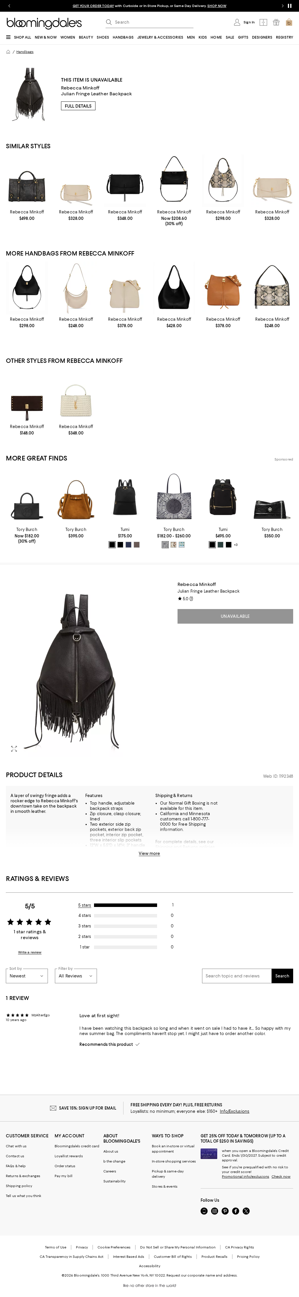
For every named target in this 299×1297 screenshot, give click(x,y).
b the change (114, 1161)
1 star (85, 947)
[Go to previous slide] (9, 5)
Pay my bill (63, 1176)
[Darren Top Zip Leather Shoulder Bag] (76, 180)
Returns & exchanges (23, 1176)
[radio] (112, 545)
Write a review (30, 952)
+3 (236, 545)
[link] (27, 215)
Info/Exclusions (234, 1111)
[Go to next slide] (282, 5)
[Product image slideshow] (76, 669)
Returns (190, 847)
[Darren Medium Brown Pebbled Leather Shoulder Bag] (223, 288)
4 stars (85, 915)
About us (111, 1151)
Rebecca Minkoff (80, 88)
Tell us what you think (23, 1196)
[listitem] (149, 6)
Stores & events (165, 1186)
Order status (65, 1166)
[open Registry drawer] (276, 22)
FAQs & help (16, 1166)
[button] (76, 669)
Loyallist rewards (69, 1156)
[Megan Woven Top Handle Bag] (76, 395)
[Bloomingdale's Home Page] (44, 24)
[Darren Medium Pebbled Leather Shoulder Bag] (125, 288)
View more (149, 853)
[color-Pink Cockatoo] (173, 545)
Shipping (164, 847)
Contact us (15, 1156)
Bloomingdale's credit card (77, 1146)
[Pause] (289, 5)
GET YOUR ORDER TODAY (93, 6)
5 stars (84, 905)
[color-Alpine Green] (220, 545)
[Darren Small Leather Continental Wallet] (27, 395)
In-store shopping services (174, 1161)
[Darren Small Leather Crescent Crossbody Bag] (76, 288)
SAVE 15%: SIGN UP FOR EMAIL (88, 1108)
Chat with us (16, 1146)
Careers (110, 1171)
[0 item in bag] (289, 22)
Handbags (25, 52)
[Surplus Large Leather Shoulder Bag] (27, 180)
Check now (281, 1176)
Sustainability (114, 1181)
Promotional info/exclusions (245, 1176)
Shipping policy (19, 1186)
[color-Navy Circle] (165, 545)
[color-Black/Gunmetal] (120, 545)
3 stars (84, 926)
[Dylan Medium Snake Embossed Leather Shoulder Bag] (272, 288)
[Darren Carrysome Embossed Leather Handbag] (223, 180)
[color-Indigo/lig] (128, 545)
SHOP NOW (216, 6)
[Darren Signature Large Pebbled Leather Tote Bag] (174, 288)
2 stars (84, 936)
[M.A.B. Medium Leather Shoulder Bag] (174, 180)
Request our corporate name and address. (201, 1275)
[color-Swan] (182, 545)
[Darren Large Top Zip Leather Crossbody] (125, 180)
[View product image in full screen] (14, 748)
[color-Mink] (137, 545)
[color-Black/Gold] (112, 545)
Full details (78, 106)
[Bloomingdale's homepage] (8, 51)
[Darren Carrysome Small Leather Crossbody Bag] (27, 288)
